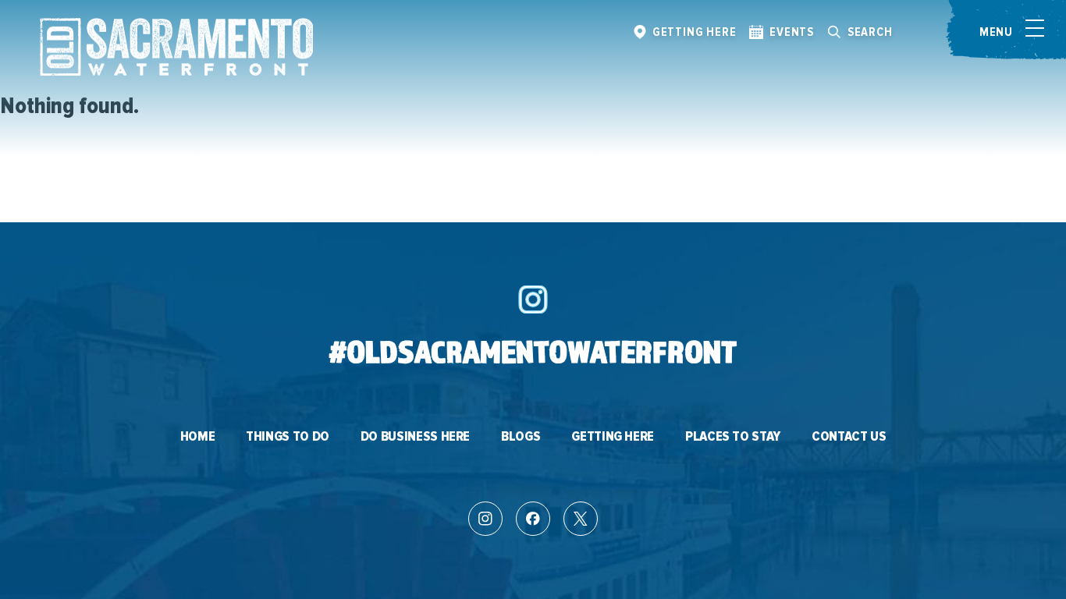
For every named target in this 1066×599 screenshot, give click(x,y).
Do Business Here (415, 437)
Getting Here (612, 437)
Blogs (520, 437)
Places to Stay (732, 437)
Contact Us (849, 437)
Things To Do (287, 437)
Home (197, 437)
